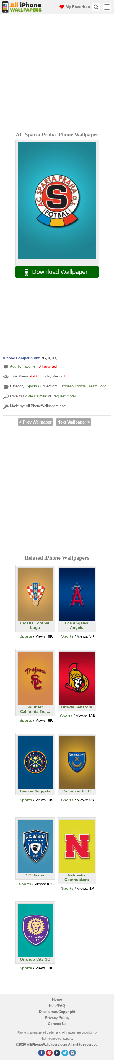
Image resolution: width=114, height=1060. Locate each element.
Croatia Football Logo (35, 625)
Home (57, 999)
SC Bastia (35, 875)
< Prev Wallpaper (35, 422)
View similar (37, 396)
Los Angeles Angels (76, 625)
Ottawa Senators (76, 707)
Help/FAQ (57, 1006)
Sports (32, 386)
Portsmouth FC (76, 791)
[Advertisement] (57, 73)
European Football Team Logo (82, 386)
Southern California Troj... (35, 709)
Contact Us (57, 1024)
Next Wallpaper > (73, 422)
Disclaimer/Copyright (57, 1012)
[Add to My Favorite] (6, 366)
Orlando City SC (35, 959)
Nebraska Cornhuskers (76, 877)
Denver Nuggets (35, 791)
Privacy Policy (57, 1018)
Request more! (64, 396)
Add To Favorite (22, 366)
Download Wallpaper (59, 271)
